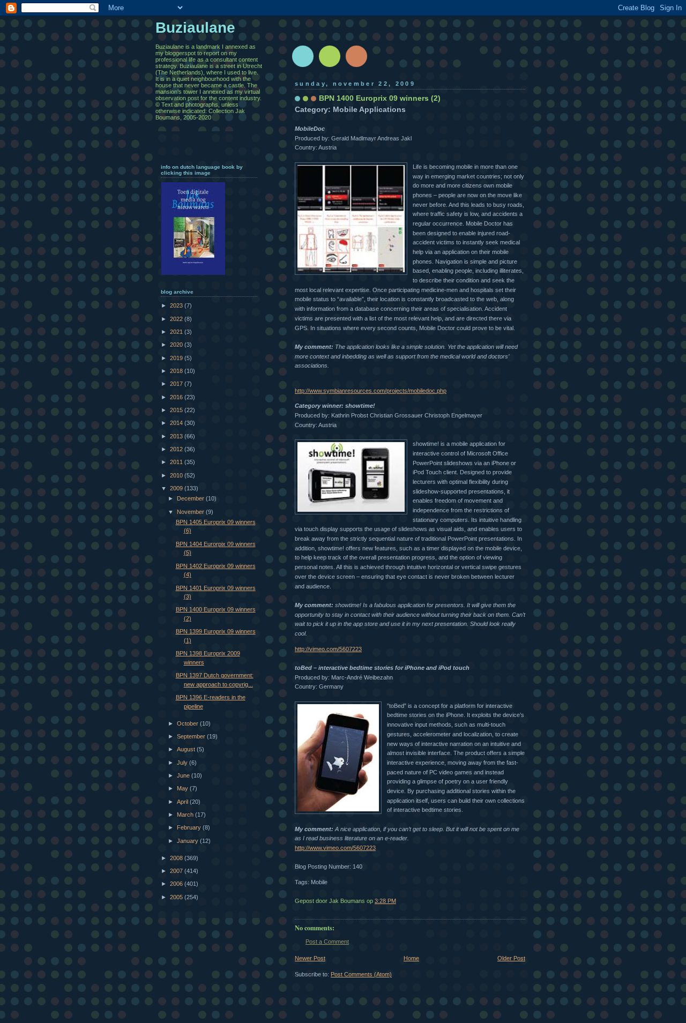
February (190, 827)
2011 (177, 462)
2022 (177, 319)
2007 (177, 871)
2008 (177, 858)
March (186, 814)
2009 (177, 488)
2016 (177, 397)
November (191, 512)
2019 (177, 358)
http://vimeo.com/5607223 (328, 649)
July (183, 762)
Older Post (511, 958)
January (188, 841)
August (187, 749)
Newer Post (310, 958)
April (183, 801)
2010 (177, 475)
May (183, 788)
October (188, 723)
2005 (177, 897)
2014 (177, 423)
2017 (177, 383)
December (191, 498)
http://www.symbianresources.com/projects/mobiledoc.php (370, 390)
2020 (177, 344)
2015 (177, 410)
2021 (177, 331)
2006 (177, 883)
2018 (177, 371)
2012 (177, 449)
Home (411, 958)
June (184, 775)
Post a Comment (327, 941)
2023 (177, 305)
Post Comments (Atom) (361, 974)
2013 (177, 436)
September (192, 736)
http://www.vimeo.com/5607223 (335, 848)
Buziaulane (195, 27)
